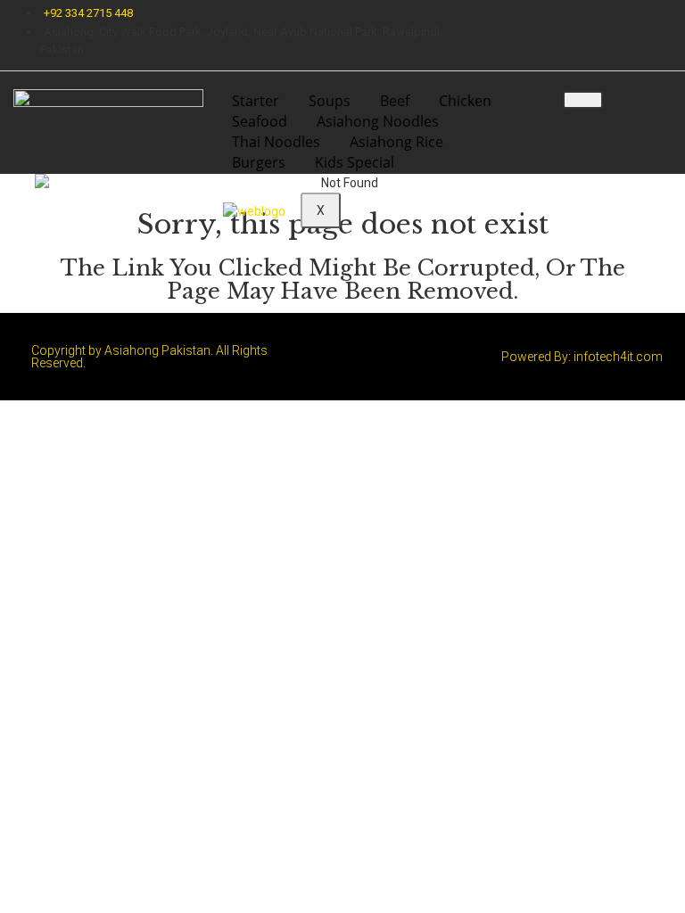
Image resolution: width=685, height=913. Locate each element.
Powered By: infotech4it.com (582, 357)
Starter (255, 101)
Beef (394, 101)
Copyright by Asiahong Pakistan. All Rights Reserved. (149, 356)
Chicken (465, 101)
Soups (330, 101)
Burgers (258, 162)
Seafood (259, 121)
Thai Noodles (276, 142)
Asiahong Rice (396, 142)
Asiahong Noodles (378, 121)
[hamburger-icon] (583, 100)
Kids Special (354, 162)
